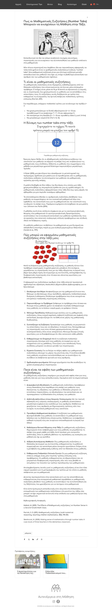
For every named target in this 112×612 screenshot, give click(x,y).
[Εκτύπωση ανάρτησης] (41, 539)
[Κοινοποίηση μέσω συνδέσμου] (37, 539)
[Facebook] (58, 601)
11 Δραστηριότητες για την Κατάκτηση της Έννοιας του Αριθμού (26, 572)
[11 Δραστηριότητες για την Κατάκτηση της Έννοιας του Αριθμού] (27, 561)
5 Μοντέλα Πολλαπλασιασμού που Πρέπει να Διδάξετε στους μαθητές (55, 572)
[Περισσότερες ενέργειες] (87, 17)
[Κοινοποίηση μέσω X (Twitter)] (29, 539)
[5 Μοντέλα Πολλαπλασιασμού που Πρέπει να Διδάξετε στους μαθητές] (56, 561)
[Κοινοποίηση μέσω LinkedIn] (33, 539)
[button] (91, 4)
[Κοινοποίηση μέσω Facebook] (24, 539)
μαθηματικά (28, 533)
